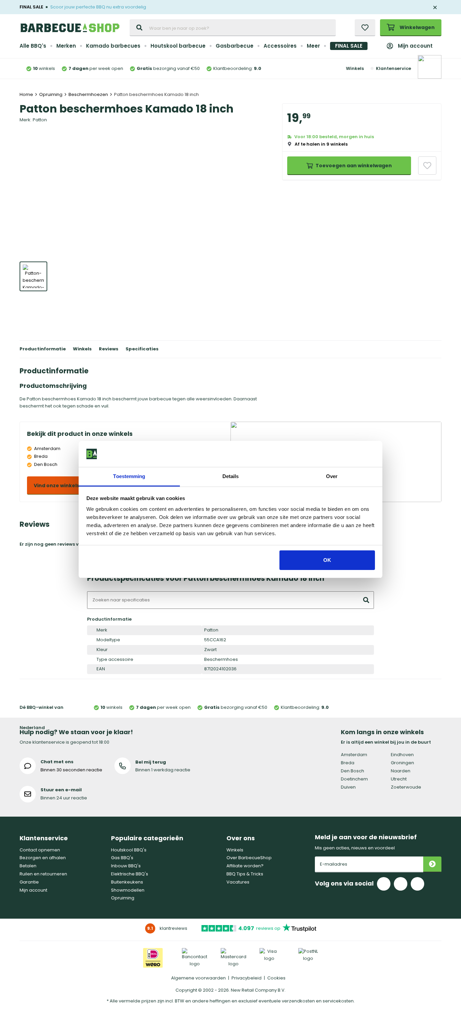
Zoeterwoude (406, 787)
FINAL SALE (348, 45)
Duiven (348, 787)
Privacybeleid (247, 978)
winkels (44, 68)
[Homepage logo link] (70, 28)
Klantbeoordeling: (237, 68)
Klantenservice (393, 68)
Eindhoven (402, 754)
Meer (313, 45)
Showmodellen (127, 890)
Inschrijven (432, 864)
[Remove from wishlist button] (427, 165)
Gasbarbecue (234, 45)
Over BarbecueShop (249, 857)
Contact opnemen (40, 850)
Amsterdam (354, 754)
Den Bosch (352, 771)
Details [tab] (230, 476)
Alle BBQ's (33, 45)
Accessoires (280, 45)
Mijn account (415, 45)
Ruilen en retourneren (43, 874)
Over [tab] (331, 476)
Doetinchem (354, 779)
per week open (96, 68)
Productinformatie (43, 349)
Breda (347, 763)
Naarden (400, 771)
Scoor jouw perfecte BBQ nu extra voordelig (98, 7)
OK (327, 560)
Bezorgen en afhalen (43, 857)
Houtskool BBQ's (128, 850)
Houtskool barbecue (178, 45)
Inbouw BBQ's (126, 866)
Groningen (402, 763)
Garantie (29, 882)
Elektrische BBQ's (129, 874)
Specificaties (142, 349)
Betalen (28, 866)
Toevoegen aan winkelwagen (354, 165)
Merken (66, 45)
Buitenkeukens (127, 882)
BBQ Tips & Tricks (244, 874)
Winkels (355, 68)
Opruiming (122, 898)
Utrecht (399, 779)
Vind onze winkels (56, 485)
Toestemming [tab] (129, 476)
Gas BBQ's (122, 857)
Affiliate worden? (245, 866)
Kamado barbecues (113, 45)
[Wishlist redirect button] (365, 27)
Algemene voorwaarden (198, 978)
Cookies (276, 978)
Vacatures (237, 882)
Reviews (108, 349)
